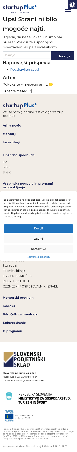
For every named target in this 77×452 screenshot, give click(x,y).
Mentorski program (18, 297)
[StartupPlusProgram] (20, 106)
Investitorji (11, 142)
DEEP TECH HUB (16, 281)
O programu (12, 331)
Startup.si (10, 265)
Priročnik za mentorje (20, 314)
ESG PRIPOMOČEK (17, 276)
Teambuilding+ (14, 271)
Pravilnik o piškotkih (38, 256)
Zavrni (38, 238)
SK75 (6, 167)
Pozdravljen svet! (24, 70)
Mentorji (9, 134)
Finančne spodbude (19, 155)
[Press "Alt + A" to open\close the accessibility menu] (72, 4)
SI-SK (7, 172)
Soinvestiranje (14, 323)
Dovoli (38, 228)
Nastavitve (38, 249)
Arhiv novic (12, 125)
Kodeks (9, 306)
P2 (5, 162)
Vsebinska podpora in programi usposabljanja (28, 185)
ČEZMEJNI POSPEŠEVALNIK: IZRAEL (30, 286)
